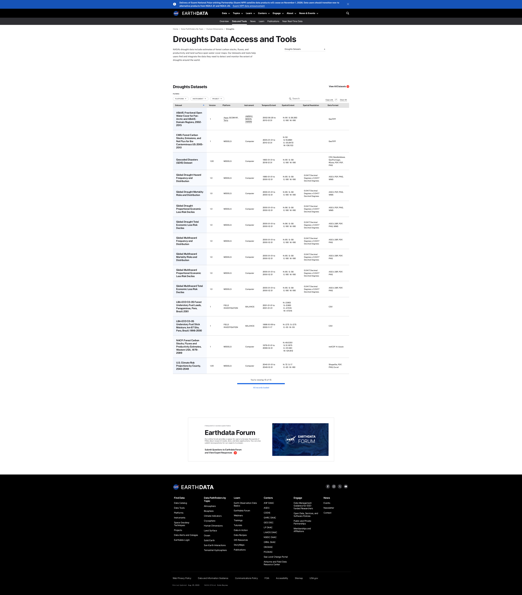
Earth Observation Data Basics (245, 504)
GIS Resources (241, 540)
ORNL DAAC (270, 542)
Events (327, 503)
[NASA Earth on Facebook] (328, 486)
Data (224, 13)
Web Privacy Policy (182, 578)
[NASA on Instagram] (334, 486)
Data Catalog (180, 503)
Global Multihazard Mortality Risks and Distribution (186, 257)
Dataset (178, 105)
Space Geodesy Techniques (181, 524)
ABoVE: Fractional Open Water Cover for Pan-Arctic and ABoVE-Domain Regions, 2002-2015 (189, 119)
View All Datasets (337, 86)
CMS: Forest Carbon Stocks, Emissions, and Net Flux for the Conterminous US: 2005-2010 (189, 141)
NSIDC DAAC (270, 537)
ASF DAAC (269, 503)
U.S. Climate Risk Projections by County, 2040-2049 (188, 365)
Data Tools (179, 507)
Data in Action (241, 530)
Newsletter (329, 507)
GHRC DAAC (270, 517)
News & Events (307, 13)
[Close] (348, 4)
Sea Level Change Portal (276, 556)
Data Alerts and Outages (186, 535)
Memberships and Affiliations (302, 530)
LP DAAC (268, 527)
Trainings (238, 520)
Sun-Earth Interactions (215, 545)
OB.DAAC (268, 547)
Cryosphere (209, 520)
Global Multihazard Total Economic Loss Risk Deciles (189, 289)
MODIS (248, 119)
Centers (262, 13)
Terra (226, 120)
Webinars (238, 515)
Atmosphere (210, 506)
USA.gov (314, 578)
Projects (178, 530)
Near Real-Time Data (292, 21)
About (290, 13)
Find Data (179, 497)
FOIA (267, 578)
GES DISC (268, 522)
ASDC (267, 507)
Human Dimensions (214, 29)
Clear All (343, 100)
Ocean (207, 535)
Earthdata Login (182, 540)
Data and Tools (239, 21)
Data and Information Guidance (213, 578)
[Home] (195, 13)
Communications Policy (246, 578)
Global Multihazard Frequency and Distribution (186, 240)
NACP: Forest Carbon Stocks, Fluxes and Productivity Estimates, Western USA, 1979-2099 (188, 346)
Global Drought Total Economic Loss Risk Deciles (187, 224)
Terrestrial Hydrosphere (215, 550)
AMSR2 (248, 122)
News (253, 21)
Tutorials (238, 525)
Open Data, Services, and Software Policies (306, 514)
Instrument (198, 99)
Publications (273, 21)
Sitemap (299, 578)
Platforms (178, 512)
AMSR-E (249, 116)
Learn (249, 13)
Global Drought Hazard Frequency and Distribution (188, 178)
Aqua (226, 118)
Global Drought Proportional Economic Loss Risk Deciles (188, 208)
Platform (179, 99)
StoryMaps (239, 544)
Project (216, 99)
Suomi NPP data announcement (249, 6)
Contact (327, 512)
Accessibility (282, 578)
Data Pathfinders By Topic (192, 29)
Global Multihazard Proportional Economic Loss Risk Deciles (188, 273)
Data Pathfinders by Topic (215, 499)
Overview (224, 21)
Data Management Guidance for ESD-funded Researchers (303, 506)
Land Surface (210, 530)
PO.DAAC (268, 552)
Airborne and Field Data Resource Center (275, 563)
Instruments (179, 517)
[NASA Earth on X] (340, 486)
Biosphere (209, 511)
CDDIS (267, 512)
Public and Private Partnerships (302, 522)
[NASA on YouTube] (346, 486)
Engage (277, 13)
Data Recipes (240, 535)
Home (175, 29)
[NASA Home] (176, 13)
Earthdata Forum (242, 510)
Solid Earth (209, 540)
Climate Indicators (212, 515)
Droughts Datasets (293, 49)
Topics (236, 13)
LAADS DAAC (270, 532)
